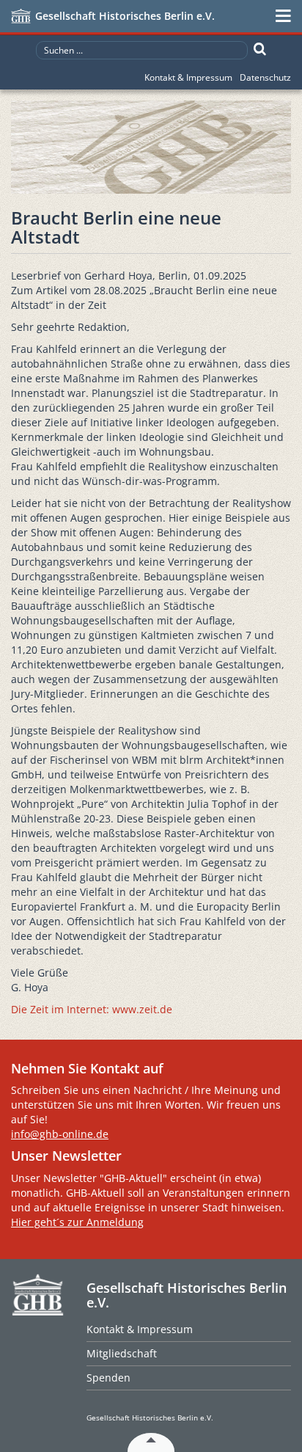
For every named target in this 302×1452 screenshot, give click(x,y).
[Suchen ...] (260, 49)
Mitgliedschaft (121, 1353)
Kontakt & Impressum (188, 77)
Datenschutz (265, 77)
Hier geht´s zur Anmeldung (77, 1222)
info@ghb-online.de (59, 1134)
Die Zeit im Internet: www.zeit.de (91, 1009)
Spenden (108, 1377)
